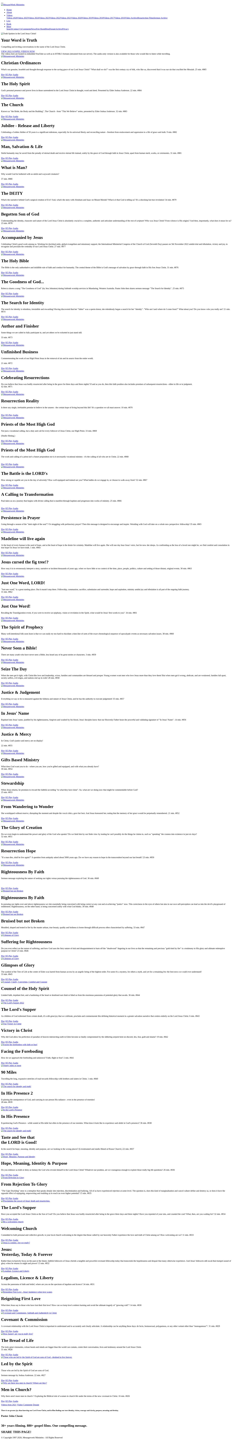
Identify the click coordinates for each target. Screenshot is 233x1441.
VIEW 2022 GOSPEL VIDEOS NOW (18, 51)
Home (9, 10)
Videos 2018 (98, 18)
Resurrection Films (146, 18)
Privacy (65, 29)
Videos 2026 (11, 18)
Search (9, 29)
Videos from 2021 (8, 1405)
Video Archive (131, 18)
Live (8, 21)
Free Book (40, 29)
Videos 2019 (87, 18)
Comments (26, 29)
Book (8, 24)
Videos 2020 (76, 18)
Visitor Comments (24, 1405)
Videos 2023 (44, 18)
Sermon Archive (160, 18)
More (8, 26)
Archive (58, 29)
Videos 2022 (55, 18)
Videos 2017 (109, 18)
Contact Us (17, 29)
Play (3, 74)
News (33, 29)
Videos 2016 (119, 18)
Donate (52, 29)
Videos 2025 (22, 18)
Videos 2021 (65, 18)
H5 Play (8, 74)
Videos (9, 15)
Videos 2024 (33, 18)
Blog (47, 29)
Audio (15, 74)
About (9, 12)
